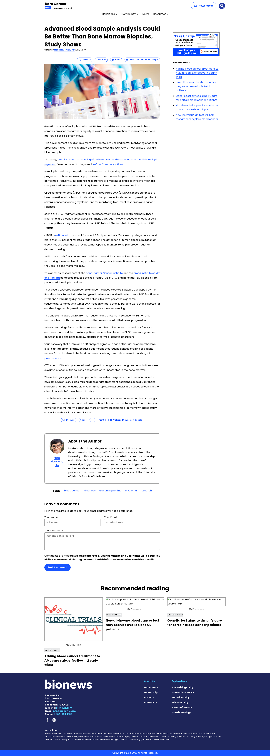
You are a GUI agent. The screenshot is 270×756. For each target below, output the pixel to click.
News (145, 14)
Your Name (51, 517)
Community (128, 14)
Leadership (151, 692)
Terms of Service (182, 707)
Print (117, 59)
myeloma (131, 490)
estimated (61, 235)
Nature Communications (107, 164)
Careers (149, 697)
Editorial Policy (180, 697)
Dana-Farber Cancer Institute (104, 273)
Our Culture (151, 687)
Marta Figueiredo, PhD (64, 49)
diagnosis (90, 490)
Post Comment (58, 567)
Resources (159, 14)
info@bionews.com (64, 711)
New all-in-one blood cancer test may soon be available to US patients (196, 86)
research (146, 490)
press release (52, 358)
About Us (149, 681)
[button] (203, 5)
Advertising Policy (182, 687)
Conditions (108, 14)
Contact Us (150, 702)
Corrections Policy (183, 692)
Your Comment (53, 530)
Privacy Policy (180, 702)
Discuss (86, 59)
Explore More (180, 681)
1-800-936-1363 (63, 714)
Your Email (110, 517)
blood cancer (72, 490)
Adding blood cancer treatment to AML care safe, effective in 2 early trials (197, 72)
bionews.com (64, 707)
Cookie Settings (181, 712)
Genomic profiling (110, 490)
